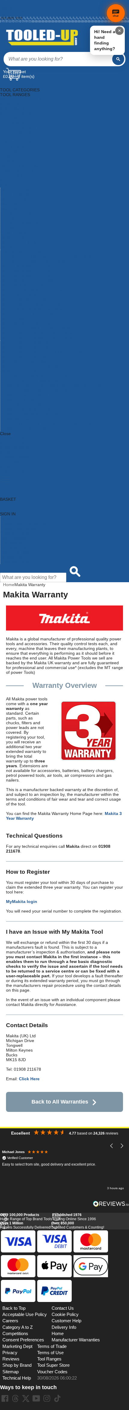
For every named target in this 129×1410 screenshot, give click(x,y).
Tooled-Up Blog (14, 552)
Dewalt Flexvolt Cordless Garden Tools (37, 390)
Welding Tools (13, 237)
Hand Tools (10, 161)
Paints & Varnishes (18, 194)
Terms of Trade (52, 1346)
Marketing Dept (17, 1346)
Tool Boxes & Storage (20, 223)
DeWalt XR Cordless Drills (24, 428)
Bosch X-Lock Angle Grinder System (34, 366)
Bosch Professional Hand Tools (29, 347)
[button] (111, 1146)
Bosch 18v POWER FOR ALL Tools (33, 271)
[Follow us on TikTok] (57, 1398)
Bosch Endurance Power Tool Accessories (40, 304)
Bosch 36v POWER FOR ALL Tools (33, 276)
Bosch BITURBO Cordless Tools (30, 285)
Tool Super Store (53, 1365)
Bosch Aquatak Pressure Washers (32, 280)
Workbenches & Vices (21, 242)
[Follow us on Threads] (15, 1398)
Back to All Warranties (60, 1102)
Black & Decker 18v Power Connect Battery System (49, 257)
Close (5, 433)
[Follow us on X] (26, 1398)
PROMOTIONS (14, 457)
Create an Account (14, 11)
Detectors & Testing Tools (24, 132)
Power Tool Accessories (22, 204)
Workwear (10, 247)
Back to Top (14, 1308)
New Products (13, 537)
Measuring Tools (16, 190)
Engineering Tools (17, 142)
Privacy (9, 1352)
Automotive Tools (16, 109)
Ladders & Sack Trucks (22, 171)
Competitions (15, 1333)
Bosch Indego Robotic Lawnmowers (34, 309)
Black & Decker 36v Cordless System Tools (41, 261)
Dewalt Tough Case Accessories (30, 405)
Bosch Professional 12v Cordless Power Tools (43, 333)
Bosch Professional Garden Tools (31, 342)
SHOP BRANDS (15, 448)
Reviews (11, 1359)
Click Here (29, 1078)
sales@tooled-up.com (16, 21)
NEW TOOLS (12, 452)
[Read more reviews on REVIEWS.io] (111, 1203)
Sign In (6, 14)
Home (5, 1)
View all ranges (14, 443)
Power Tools (11, 209)
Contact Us (10, 556)
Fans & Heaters (15, 147)
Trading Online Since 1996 (74, 1217)
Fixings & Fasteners (19, 152)
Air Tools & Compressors (23, 104)
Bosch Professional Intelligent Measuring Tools (44, 352)
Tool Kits (8, 228)
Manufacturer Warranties (76, 1339)
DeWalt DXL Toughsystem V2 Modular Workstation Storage (56, 385)
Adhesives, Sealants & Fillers (27, 99)
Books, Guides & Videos (23, 113)
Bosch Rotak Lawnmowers (25, 362)
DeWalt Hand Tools (18, 400)
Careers (10, 1320)
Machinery (10, 180)
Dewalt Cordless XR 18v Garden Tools (36, 381)
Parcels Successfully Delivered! (25, 1225)
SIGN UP (8, 467)
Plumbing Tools (14, 199)
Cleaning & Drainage (19, 118)
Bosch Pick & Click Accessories (29, 323)
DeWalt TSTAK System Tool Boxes (32, 414)
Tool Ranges (49, 1359)
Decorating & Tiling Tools (23, 128)
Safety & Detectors (18, 214)
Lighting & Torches (17, 175)
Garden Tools (13, 156)
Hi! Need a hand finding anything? (104, 40)
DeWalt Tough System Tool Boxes (32, 409)
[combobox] (58, 59)
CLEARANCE (12, 462)
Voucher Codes (52, 1371)
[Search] (118, 59)
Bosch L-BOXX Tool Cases (25, 319)
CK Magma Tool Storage (23, 371)
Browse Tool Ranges (19, 528)
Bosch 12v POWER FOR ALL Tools (33, 266)
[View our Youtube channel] (36, 1398)
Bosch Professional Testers (26, 357)
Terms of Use (50, 1352)
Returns (6, 8)
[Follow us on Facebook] (5, 1398)
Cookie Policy (65, 1314)
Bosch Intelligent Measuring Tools (32, 314)
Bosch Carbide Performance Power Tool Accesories (49, 290)
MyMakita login (21, 901)
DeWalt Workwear (17, 419)
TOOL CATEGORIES (20, 85)
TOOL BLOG (12, 471)
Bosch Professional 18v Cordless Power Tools (43, 338)
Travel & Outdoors (17, 233)
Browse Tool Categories (22, 523)
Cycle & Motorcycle (18, 123)
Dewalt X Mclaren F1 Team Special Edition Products (49, 424)
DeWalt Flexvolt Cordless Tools (29, 395)
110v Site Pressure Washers (27, 252)
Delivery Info (64, 1327)
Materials (8, 185)
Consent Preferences (23, 1339)
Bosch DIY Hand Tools (21, 295)
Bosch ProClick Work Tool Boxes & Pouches (41, 328)
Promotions (11, 542)
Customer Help (14, 561)
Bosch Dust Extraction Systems (29, 300)
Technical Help (16, 1378)
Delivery (6, 5)
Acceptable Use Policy (24, 1314)
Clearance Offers (16, 547)
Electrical (8, 137)
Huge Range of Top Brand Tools (26, 1217)
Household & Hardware (22, 166)
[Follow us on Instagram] (47, 1398)
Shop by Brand (14, 533)
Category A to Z (14, 438)
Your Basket (14, 71)
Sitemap (10, 1371)
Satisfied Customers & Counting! (77, 1225)
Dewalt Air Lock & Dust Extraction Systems (40, 376)
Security (8, 218)
